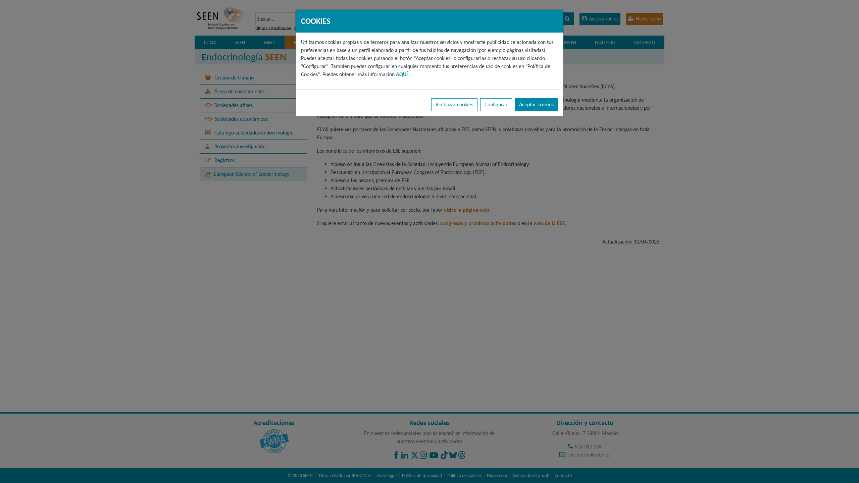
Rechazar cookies (454, 104)
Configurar (496, 104)
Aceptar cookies (536, 104)
